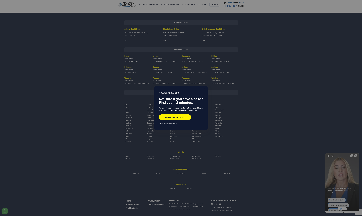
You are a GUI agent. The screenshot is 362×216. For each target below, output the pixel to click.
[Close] (204, 89)
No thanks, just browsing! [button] (168, 124)
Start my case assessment (175, 117)
